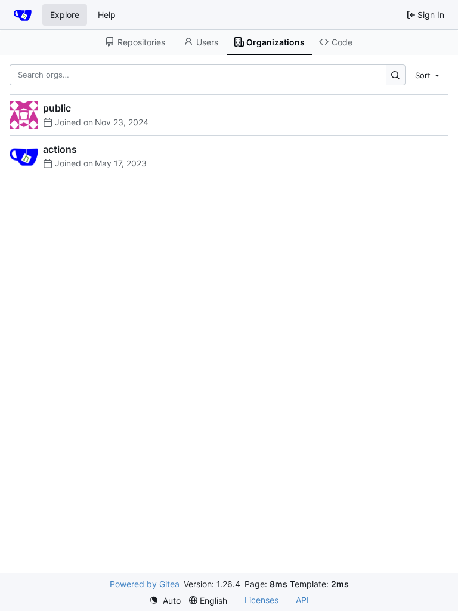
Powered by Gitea (145, 584)
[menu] (428, 74)
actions (60, 149)
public (57, 108)
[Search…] (396, 74)
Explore (64, 15)
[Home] (22, 15)
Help (107, 15)
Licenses (261, 600)
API (302, 600)
